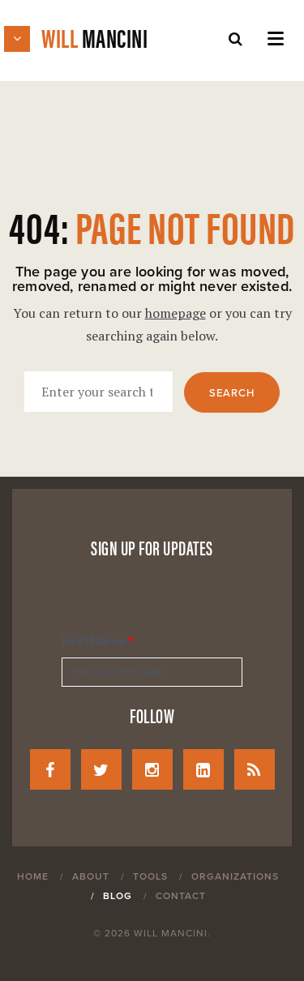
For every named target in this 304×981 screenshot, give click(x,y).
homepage (175, 313)
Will (94, 37)
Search (232, 393)
